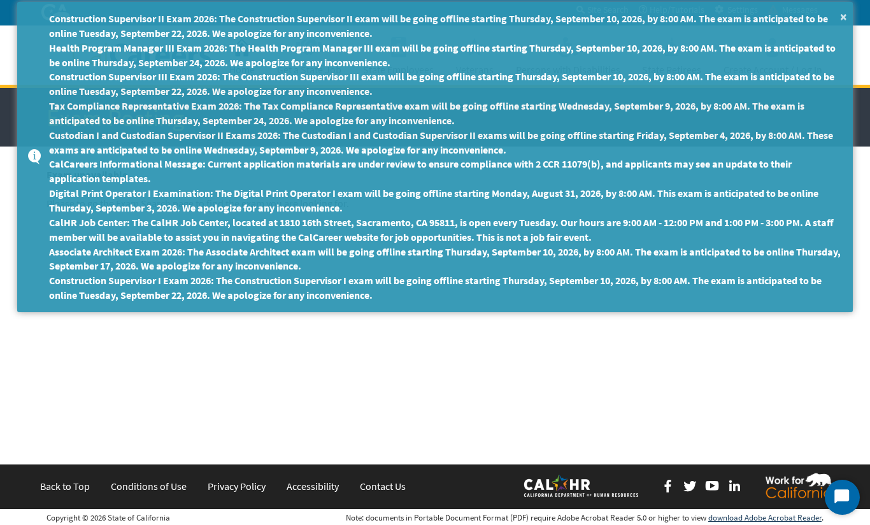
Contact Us (383, 486)
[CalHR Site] (582, 485)
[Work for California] (799, 485)
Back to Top (65, 486)
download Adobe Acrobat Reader (765, 517)
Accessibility (313, 486)
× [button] (843, 16)
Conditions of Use (149, 486)
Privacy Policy (237, 486)
